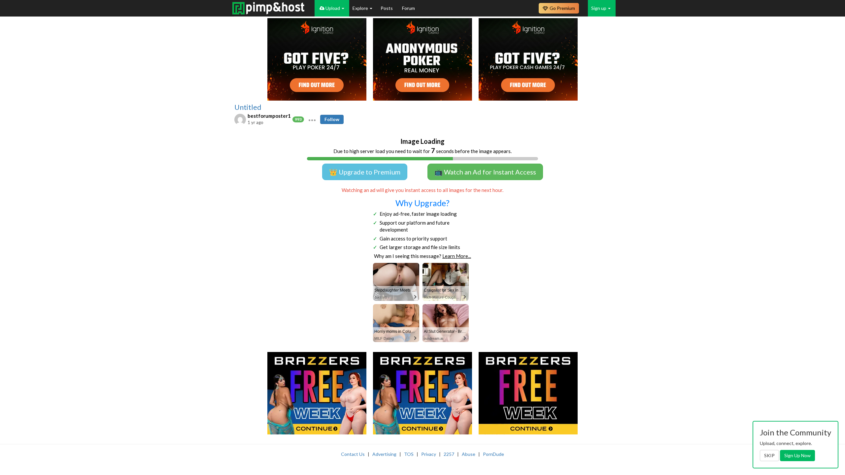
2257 (449, 454)
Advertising (384, 454)
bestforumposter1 (269, 116)
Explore (361, 8)
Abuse (468, 454)
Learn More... (456, 256)
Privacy (428, 454)
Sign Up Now (797, 455)
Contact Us (353, 454)
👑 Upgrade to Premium (364, 172)
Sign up (599, 8)
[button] (312, 119)
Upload (332, 8)
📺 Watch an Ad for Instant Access (485, 172)
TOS (409, 454)
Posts (387, 8)
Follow (331, 119)
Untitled (247, 107)
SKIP (769, 455)
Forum (408, 8)
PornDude (493, 454)
